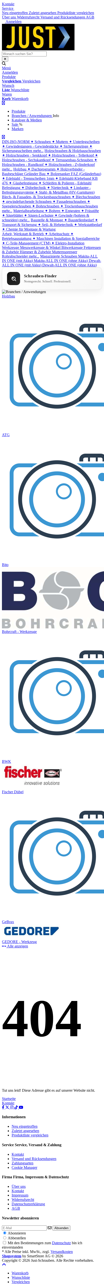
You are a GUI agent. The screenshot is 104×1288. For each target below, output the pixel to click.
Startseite (9, 1099)
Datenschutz (61, 1243)
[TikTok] (17, 1107)
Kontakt (8, 4)
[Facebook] (3, 1107)
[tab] (20, 1273)
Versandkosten (62, 1252)
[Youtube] (21, 1107)
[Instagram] (12, 1107)
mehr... (38, 151)
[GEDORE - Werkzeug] (33, 937)
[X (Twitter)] (7, 1107)
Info (56, 116)
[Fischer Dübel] (33, 787)
